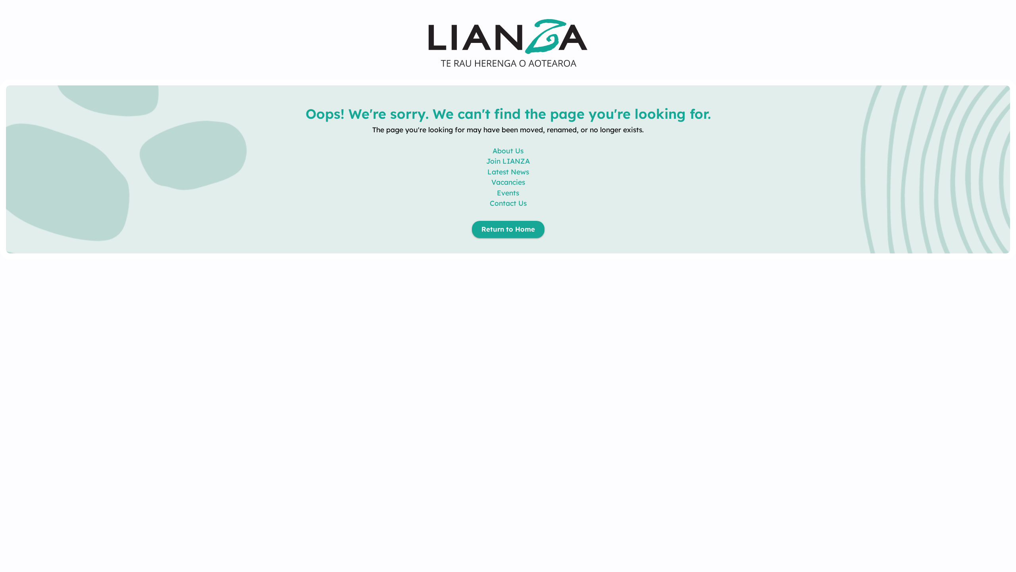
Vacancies (508, 182)
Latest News (508, 171)
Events (508, 192)
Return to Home (508, 229)
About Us (508, 150)
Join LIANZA (508, 161)
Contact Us (508, 203)
